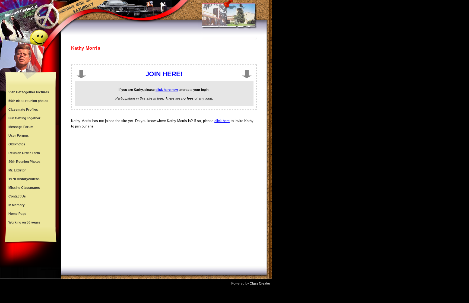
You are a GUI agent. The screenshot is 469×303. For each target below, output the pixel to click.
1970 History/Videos (24, 179)
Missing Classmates (24, 188)
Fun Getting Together (24, 118)
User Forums (18, 136)
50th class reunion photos (28, 101)
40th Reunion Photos (24, 162)
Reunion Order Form (24, 153)
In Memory (16, 205)
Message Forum (20, 127)
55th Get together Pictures (28, 92)
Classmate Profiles (23, 109)
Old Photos (16, 144)
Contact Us (17, 196)
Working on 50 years (24, 222)
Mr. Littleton (17, 170)
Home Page (17, 214)
